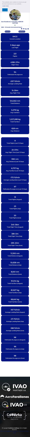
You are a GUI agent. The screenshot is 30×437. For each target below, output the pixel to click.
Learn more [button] (5, 6)
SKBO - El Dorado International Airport (11, 27)
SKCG (15, 36)
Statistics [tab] (22, 31)
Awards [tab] (7, 31)
